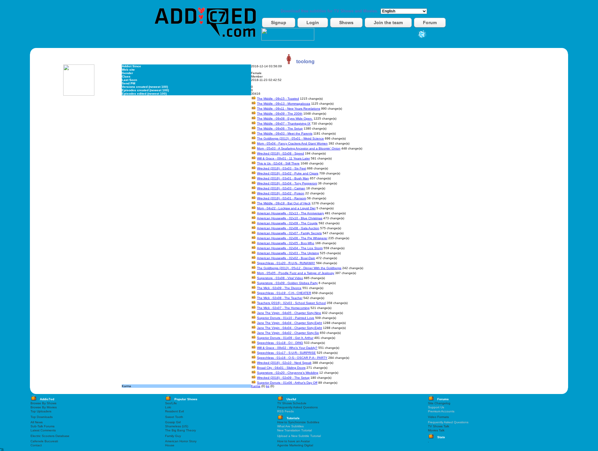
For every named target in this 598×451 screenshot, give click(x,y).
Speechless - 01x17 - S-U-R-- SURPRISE (286, 352)
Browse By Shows (43, 403)
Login (312, 22)
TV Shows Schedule (291, 403)
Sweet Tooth (174, 417)
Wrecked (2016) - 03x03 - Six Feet (281, 168)
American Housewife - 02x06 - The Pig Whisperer (292, 238)
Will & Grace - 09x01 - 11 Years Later (283, 158)
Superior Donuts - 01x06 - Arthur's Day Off (287, 382)
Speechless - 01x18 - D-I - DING (280, 342)
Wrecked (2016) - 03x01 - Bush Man (283, 178)
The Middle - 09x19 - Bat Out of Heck (284, 203)
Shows (346, 22)
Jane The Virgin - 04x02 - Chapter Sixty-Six (288, 333)
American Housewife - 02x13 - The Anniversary (290, 213)
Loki (168, 407)
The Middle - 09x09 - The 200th (279, 113)
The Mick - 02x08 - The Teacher (279, 298)
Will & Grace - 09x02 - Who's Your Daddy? (287, 347)
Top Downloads (42, 417)
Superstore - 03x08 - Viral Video (280, 278)
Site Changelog (439, 403)
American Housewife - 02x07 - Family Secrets (289, 233)
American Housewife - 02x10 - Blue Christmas (289, 218)
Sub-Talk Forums (43, 426)
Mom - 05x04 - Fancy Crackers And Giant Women (292, 143)
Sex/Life (171, 403)
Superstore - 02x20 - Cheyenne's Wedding (287, 372)
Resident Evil (174, 411)
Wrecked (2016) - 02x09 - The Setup (283, 377)
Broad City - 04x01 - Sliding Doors (281, 367)
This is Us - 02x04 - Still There (278, 163)
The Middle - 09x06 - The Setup (280, 128)
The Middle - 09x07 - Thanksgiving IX (284, 123)
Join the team (388, 22)
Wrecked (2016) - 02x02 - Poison (280, 193)
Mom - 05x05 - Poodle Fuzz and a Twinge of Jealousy (295, 273)
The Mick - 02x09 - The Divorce (279, 288)
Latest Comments (43, 430)
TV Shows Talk (438, 426)
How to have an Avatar (293, 441)
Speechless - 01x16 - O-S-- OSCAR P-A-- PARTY (292, 357)
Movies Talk (436, 430)
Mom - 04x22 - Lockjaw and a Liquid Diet (286, 208)
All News (37, 422)
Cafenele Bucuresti (44, 441)
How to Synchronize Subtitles (298, 422)
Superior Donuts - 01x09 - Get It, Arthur (285, 337)
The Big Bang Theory (180, 430)
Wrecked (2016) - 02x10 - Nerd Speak (284, 362)
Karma (255, 386)
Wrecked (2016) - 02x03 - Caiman (281, 188)
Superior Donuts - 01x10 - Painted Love (285, 318)
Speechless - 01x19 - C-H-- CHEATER (284, 293)
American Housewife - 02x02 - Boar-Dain (286, 258)
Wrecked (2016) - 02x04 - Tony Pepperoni (287, 183)
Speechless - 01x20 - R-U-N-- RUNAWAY (286, 263)
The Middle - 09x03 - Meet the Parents (284, 133)
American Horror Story (181, 441)
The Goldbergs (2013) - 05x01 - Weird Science (290, 138)
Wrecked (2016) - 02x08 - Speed (280, 153)
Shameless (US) (176, 426)
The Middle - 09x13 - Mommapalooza (283, 103)
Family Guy (173, 436)
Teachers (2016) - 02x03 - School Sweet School (291, 303)
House (169, 445)
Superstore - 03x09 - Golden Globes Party (287, 283)
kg (267, 386)
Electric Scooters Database (50, 436)
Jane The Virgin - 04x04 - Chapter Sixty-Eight (289, 323)
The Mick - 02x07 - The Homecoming (283, 308)
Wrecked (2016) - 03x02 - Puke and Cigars (287, 173)
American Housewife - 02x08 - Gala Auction (288, 228)
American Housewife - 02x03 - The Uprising (288, 253)
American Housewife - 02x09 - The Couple (287, 223)
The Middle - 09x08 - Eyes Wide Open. (285, 118)
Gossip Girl (173, 422)
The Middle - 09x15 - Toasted (278, 98)
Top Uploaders (41, 411)
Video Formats (438, 417)
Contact (36, 445)
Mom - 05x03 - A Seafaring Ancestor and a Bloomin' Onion (298, 148)
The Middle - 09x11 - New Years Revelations (288, 108)
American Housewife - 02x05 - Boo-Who (285, 243)
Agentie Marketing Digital (295, 445)
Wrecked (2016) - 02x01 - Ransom (281, 198)
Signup (278, 22)
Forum (430, 22)
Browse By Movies (44, 407)
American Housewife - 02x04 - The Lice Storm (290, 248)
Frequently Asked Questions (297, 407)
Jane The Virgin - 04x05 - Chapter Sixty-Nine (289, 313)
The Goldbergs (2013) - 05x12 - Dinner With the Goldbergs (299, 268)
